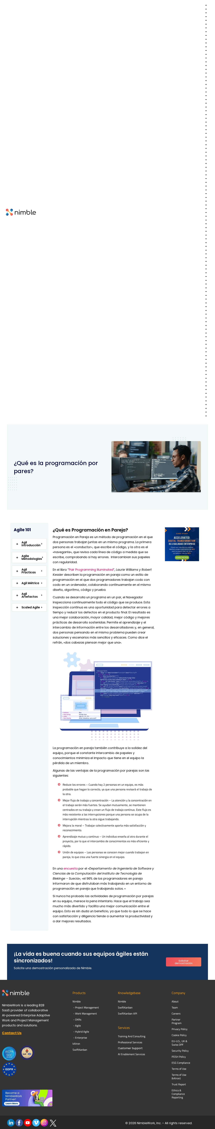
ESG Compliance (181, 1063)
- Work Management (85, 1013)
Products (79, 992)
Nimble (122, 1001)
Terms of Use (179, 1069)
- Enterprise (80, 1038)
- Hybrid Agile (81, 1032)
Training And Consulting (131, 1036)
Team (175, 1007)
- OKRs (77, 1020)
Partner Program (176, 1021)
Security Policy (180, 1051)
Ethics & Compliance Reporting (178, 1093)
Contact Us (12, 1033)
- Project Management (86, 1007)
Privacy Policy (179, 1029)
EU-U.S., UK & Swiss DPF (179, 1043)
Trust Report (179, 1084)
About (175, 1001)
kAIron (76, 1044)
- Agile (77, 1026)
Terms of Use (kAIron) (179, 1076)
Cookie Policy (179, 1035)
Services (124, 1027)
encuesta (70, 868)
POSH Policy (179, 1057)
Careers (176, 1013)
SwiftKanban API (127, 1013)
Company (178, 992)
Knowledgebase (129, 992)
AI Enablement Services (131, 1054)
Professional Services (130, 1042)
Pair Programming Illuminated (91, 570)
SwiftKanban (80, 1050)
